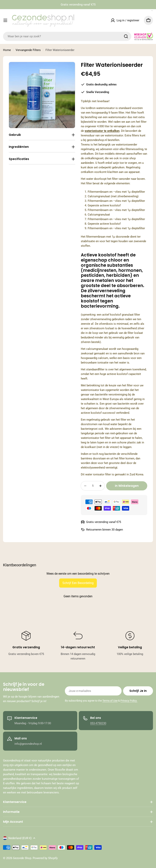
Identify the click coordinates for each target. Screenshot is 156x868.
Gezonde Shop (22, 858)
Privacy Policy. (128, 700)
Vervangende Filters (28, 50)
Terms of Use (110, 700)
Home (7, 50)
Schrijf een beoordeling (78, 583)
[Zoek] (126, 36)
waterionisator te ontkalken (102, 131)
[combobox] (67, 36)
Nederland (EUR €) (20, 838)
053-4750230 (98, 723)
